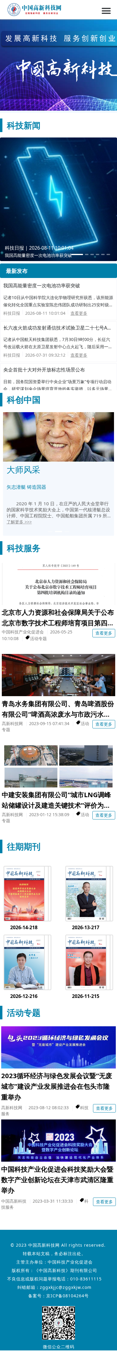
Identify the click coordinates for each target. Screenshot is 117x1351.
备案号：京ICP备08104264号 (58, 1296)
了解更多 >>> (19, 522)
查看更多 (78, 313)
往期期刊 (23, 846)
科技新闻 (23, 125)
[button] (50, 531)
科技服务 (23, 548)
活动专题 (23, 1012)
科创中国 (23, 399)
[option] (58, 199)
